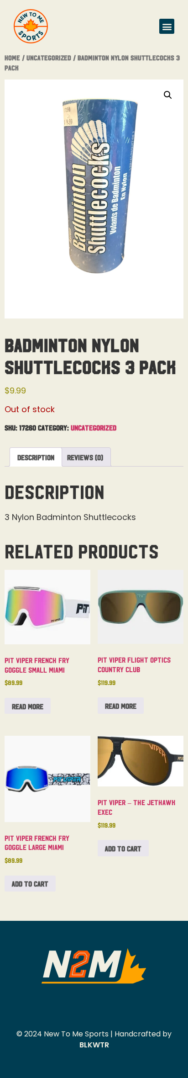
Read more (27, 706)
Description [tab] (35, 457)
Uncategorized (48, 57)
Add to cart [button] (30, 883)
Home (12, 57)
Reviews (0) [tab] (85, 457)
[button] (166, 26)
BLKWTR (94, 1045)
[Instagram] (94, 1006)
